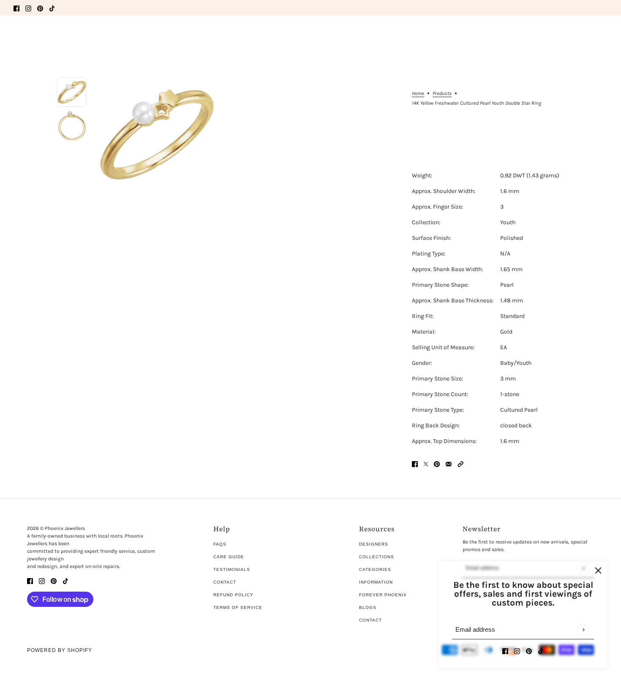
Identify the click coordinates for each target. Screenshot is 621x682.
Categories (375, 569)
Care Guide (228, 556)
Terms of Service (237, 607)
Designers (373, 544)
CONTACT (370, 620)
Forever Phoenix (383, 594)
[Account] (586, 35)
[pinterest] (40, 8)
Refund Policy (233, 594)
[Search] (18, 33)
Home (418, 93)
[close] (598, 570)
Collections (376, 556)
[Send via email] (448, 463)
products (442, 93)
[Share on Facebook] (415, 463)
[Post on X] (425, 463)
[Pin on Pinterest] (436, 463)
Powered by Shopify (59, 650)
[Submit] (583, 629)
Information (376, 582)
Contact (224, 582)
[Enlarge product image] (156, 133)
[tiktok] (52, 8)
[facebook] (16, 8)
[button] (460, 463)
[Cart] (602, 35)
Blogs (367, 607)
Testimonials (231, 569)
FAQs (219, 544)
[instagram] (28, 8)
